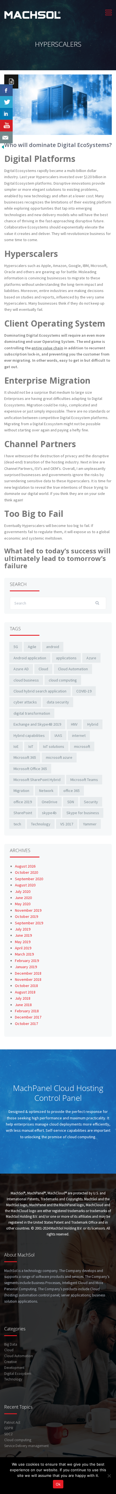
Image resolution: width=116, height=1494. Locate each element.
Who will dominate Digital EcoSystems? (58, 145)
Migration (21, 790)
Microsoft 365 (25, 757)
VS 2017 (66, 824)
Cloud (43, 668)
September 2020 (29, 878)
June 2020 (23, 897)
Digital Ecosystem (17, 1373)
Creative (10, 1361)
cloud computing (63, 680)
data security (58, 702)
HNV (74, 724)
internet (79, 735)
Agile (32, 646)
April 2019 (23, 947)
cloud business (26, 680)
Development (14, 1367)
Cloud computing (17, 1440)
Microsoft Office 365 (30, 768)
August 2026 (25, 866)
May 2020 (22, 903)
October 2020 (26, 872)
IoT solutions (53, 746)
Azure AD (21, 668)
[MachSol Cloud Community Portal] (32, 14)
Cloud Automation (73, 668)
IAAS (58, 735)
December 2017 (28, 1017)
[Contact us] (6, 137)
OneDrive (49, 801)
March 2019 (24, 954)
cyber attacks (25, 702)
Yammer (90, 824)
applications (66, 657)
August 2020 (25, 885)
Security (91, 801)
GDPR (8, 1428)
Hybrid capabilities (29, 735)
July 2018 (22, 998)
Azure (91, 657)
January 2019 (26, 966)
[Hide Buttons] (3, 146)
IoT (30, 746)
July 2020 (22, 891)
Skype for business (82, 812)
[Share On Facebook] (6, 90)
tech (17, 824)
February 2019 (27, 960)
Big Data (10, 1344)
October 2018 (26, 985)
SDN (70, 801)
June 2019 (23, 935)
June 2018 (23, 1004)
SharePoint (23, 812)
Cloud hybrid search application (40, 691)
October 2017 (26, 1023)
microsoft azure (59, 757)
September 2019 (29, 922)
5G (16, 646)
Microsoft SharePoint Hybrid (37, 779)
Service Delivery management (26, 1445)
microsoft (82, 746)
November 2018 (28, 979)
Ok (58, 1484)
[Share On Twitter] (6, 102)
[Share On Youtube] (6, 126)
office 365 (71, 790)
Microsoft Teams (84, 779)
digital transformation (32, 713)
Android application (30, 657)
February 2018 (27, 1010)
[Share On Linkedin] (6, 114)
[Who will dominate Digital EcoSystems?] (58, 104)
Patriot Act (12, 1422)
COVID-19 (84, 691)
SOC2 (8, 1434)
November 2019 (28, 910)
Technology (40, 824)
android (52, 646)
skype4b (49, 812)
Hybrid (92, 724)
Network (46, 790)
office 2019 (23, 801)
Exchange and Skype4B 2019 (37, 724)
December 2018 (28, 973)
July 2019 (22, 929)
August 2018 (25, 992)
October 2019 (26, 916)
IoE (16, 746)
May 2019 (22, 941)
